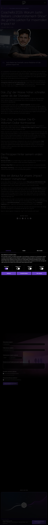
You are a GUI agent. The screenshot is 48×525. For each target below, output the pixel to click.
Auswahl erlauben (24, 273)
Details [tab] (24, 250)
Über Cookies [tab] (39, 250)
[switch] (18, 269)
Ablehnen (9, 273)
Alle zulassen (39, 273)
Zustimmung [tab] (8, 250)
